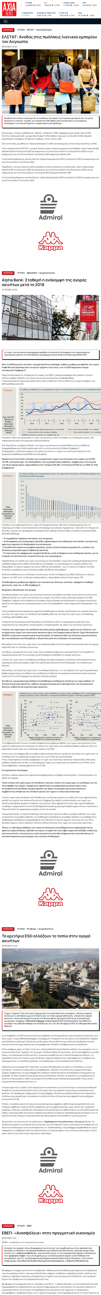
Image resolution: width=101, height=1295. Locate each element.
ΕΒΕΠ (29, 1225)
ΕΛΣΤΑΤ (30, 29)
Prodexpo (31, 929)
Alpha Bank (32, 272)
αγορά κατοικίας (47, 272)
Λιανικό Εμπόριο (44, 29)
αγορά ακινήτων (45, 929)
